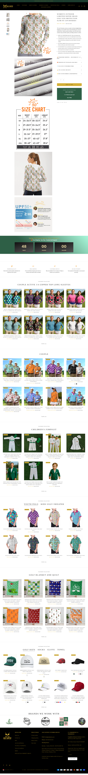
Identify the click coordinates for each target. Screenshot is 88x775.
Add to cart (69, 84)
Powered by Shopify (42, 769)
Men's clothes (33, 5)
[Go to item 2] (8, 19)
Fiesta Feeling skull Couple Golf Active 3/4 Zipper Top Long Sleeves (33, 336)
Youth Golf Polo (55, 5)
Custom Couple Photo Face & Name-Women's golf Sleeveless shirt (54, 408)
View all (44, 343)
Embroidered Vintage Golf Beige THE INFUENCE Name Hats (44, 671)
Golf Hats (29, 650)
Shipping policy (34, 738)
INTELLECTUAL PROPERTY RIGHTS (23, 753)
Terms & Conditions (19, 748)
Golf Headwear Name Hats (78, 670)
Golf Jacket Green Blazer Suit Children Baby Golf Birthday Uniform (54, 483)
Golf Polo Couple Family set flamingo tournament (75, 408)
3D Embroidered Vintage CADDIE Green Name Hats (10, 671)
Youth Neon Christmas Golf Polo (33, 555)
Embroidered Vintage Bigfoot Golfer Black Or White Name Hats (27, 697)
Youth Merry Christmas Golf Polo (76, 555)
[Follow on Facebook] (3, 765)
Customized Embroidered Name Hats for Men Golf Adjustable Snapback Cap (61, 697)
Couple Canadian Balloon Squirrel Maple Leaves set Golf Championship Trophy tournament (12, 409)
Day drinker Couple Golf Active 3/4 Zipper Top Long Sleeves (54, 336)
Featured (24, 5)
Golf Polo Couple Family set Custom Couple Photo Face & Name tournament (33, 380)
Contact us (17, 738)
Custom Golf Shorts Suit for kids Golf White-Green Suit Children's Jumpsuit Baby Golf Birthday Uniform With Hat (33, 456)
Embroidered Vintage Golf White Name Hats (27, 671)
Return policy (34, 740)
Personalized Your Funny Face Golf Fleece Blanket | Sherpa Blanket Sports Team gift (55, 601)
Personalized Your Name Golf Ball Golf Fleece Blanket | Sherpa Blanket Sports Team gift (12, 601)
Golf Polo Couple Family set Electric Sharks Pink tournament (55, 379)
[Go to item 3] (8, 24)
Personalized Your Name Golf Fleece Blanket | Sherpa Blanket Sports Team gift (33, 629)
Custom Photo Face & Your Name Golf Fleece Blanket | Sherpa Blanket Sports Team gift (54, 629)
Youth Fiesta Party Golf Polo (54, 555)
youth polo (31, 504)
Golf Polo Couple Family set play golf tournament (76, 379)
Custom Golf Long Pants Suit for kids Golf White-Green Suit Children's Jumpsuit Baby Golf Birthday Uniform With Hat (12, 456)
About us (17, 735)
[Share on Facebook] (60, 102)
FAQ (16, 740)
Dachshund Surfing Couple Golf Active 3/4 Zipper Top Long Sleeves (12, 336)
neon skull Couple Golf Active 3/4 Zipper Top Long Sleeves (33, 310)
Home (18, 5)
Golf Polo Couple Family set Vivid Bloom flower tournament (33, 408)
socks (41, 650)
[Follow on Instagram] (6, 765)
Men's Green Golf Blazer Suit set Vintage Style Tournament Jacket (12, 483)
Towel (61, 650)
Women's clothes (43, 5)
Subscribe (73, 758)
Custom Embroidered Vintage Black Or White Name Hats (44, 697)
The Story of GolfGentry (20, 745)
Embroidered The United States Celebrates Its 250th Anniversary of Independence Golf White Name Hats (10, 697)
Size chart (33, 743)
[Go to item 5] (8, 34)
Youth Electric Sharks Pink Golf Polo (33, 530)
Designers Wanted (46, 7)
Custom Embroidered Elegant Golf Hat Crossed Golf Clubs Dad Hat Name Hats (78, 697)
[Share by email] (65, 102)
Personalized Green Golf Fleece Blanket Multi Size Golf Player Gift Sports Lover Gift (33, 601)
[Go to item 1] (8, 15)
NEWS (16, 750)
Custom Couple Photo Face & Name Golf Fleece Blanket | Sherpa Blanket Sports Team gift (12, 629)
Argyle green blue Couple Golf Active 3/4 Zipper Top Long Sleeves (12, 310)
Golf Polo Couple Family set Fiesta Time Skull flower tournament (12, 379)
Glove (51, 650)
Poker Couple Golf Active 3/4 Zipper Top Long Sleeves (54, 310)
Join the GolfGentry (19, 743)
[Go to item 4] (8, 29)
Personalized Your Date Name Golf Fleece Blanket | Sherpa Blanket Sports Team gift (76, 601)
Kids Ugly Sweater (52, 504)
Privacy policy (34, 735)
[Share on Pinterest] (64, 102)
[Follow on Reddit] (9, 765)
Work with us (71, 5)
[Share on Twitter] (62, 102)
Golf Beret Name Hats (61, 670)
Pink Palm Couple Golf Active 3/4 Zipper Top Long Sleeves (75, 310)
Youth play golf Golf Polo (12, 555)
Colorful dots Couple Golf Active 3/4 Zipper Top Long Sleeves (76, 336)
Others (63, 5)
